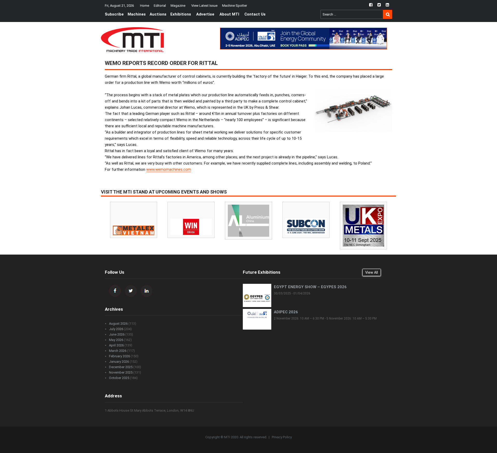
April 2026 (116, 345)
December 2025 (121, 367)
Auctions (158, 14)
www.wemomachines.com (168, 169)
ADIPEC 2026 (286, 312)
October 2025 (119, 378)
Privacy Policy (282, 437)
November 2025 (121, 372)
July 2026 (116, 329)
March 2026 (117, 351)
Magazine (178, 6)
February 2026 (119, 356)
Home (144, 6)
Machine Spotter (234, 6)
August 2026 (118, 323)
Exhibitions (180, 14)
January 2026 (119, 361)
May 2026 (116, 340)
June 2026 (117, 334)
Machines (137, 14)
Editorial (160, 6)
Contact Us (255, 14)
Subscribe (114, 14)
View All (371, 272)
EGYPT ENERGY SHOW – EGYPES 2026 (310, 287)
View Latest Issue (204, 6)
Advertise (205, 14)
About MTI (229, 14)
